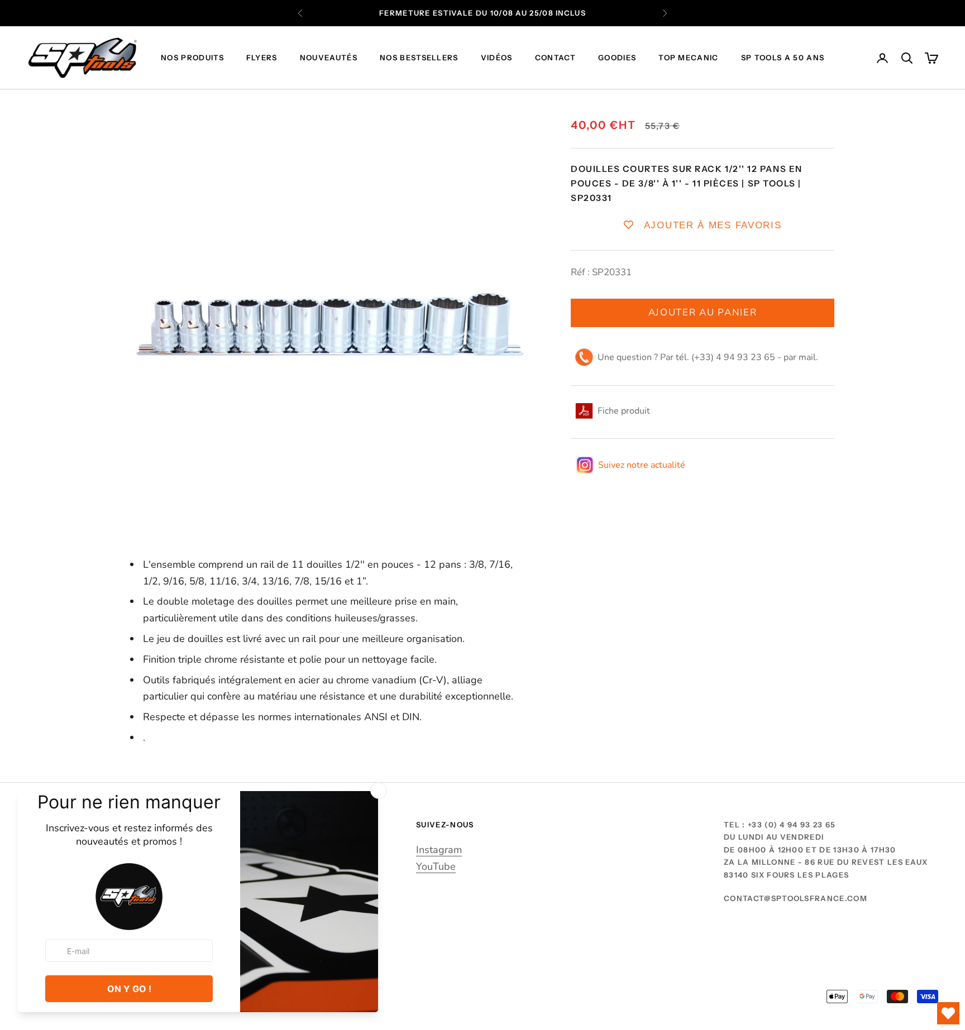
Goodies (617, 58)
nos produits (192, 58)
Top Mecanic (688, 58)
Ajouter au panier (702, 312)
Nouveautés (328, 58)
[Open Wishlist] (948, 1013)
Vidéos (497, 58)
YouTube (436, 866)
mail (807, 357)
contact (555, 58)
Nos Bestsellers (419, 58)
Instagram (439, 849)
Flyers (262, 58)
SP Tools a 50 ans (782, 58)
